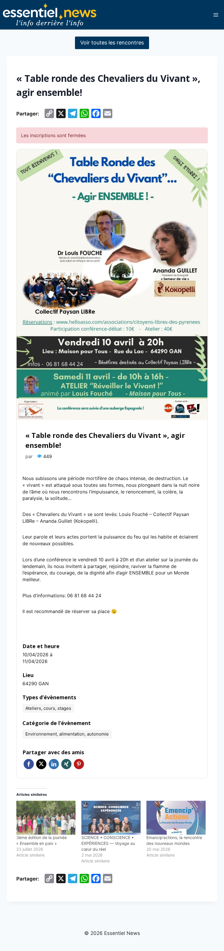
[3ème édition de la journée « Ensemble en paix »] (46, 818)
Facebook (29, 764)
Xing (66, 764)
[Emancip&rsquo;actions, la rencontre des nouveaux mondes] (176, 818)
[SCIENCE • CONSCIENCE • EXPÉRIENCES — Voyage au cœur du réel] (111, 818)
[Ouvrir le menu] (215, 14)
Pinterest (79, 764)
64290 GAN (35, 683)
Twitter (41, 764)
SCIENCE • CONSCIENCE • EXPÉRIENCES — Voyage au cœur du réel (108, 843)
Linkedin (54, 764)
